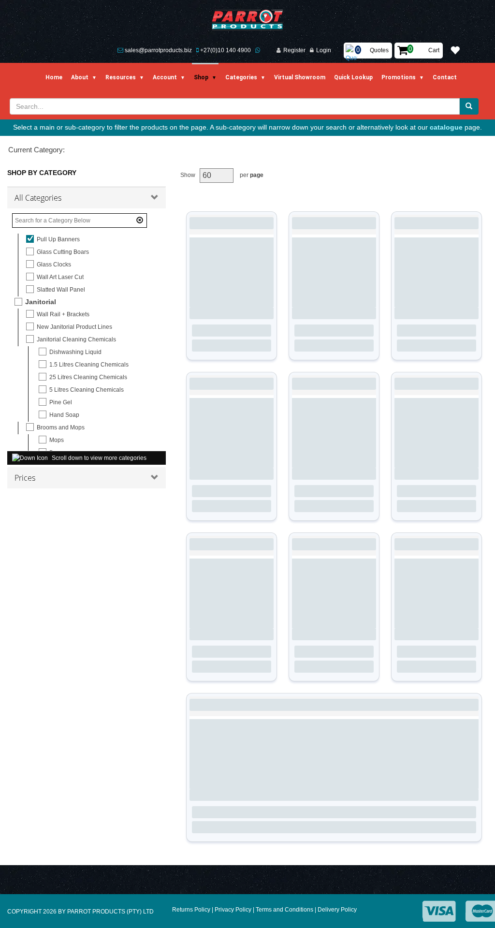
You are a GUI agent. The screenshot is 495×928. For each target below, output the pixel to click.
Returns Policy (191, 909)
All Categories (38, 197)
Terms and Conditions (284, 909)
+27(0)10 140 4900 (225, 50)
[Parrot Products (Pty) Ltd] (248, 20)
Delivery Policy (337, 909)
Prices (25, 477)
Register (294, 50)
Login (323, 50)
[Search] (469, 106)
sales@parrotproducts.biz (158, 50)
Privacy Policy (233, 909)
